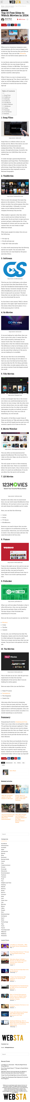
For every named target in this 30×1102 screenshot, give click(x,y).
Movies (19, 762)
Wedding (3, 933)
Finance (3, 877)
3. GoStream (6, 99)
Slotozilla (23, 53)
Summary (6, 113)
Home (2, 6)
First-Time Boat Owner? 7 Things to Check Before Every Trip (19, 952)
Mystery (5, 622)
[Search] (27, 2)
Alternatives (4, 845)
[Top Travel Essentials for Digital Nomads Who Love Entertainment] (8, 805)
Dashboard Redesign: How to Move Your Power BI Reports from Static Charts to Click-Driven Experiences (19, 1023)
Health (3, 886)
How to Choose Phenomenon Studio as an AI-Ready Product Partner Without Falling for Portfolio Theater (18, 997)
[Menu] (2, 2)
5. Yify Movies (7, 102)
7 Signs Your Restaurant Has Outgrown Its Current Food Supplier (18, 978)
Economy (3, 869)
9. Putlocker (6, 110)
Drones (3, 867)
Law (2, 898)
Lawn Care (4, 900)
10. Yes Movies (8, 111)
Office (2, 908)
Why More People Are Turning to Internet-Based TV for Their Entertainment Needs (21, 818)
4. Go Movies (6, 100)
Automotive (4, 851)
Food (2, 879)
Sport (2, 918)
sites (23, 762)
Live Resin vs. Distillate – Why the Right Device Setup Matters (18, 945)
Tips (2, 924)
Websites (3, 931)
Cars (2, 863)
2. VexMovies (6, 97)
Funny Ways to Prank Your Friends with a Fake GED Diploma (21, 798)
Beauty (3, 853)
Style (2, 920)
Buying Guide (5, 859)
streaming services (21, 722)
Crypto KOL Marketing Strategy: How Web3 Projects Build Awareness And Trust (19, 1013)
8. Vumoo (5, 108)
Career (3, 861)
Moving (3, 904)
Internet (3, 894)
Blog (2, 855)
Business (3, 857)
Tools (2, 926)
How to (3, 892)
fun (15, 762)
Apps (2, 849)
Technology (4, 922)
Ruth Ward (8, 19)
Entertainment (10, 6)
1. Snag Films (7, 95)
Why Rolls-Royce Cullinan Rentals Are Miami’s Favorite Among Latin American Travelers (18, 962)
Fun (2, 880)
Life (2, 902)
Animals (3, 847)
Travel (3, 928)
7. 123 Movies (7, 106)
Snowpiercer (6, 693)
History (3, 888)
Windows (4, 935)
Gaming (3, 884)
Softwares (4, 916)
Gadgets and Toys (6, 882)
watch (3, 765)
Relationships (5, 914)
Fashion (3, 875)
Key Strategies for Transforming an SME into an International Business (19, 987)
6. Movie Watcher (8, 104)
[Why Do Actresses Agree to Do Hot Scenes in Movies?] (8, 786)
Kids (2, 896)
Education (4, 871)
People (3, 910)
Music (3, 906)
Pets (2, 912)
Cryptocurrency (5, 865)
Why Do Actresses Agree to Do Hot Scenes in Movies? (7, 797)
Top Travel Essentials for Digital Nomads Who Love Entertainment (8, 817)
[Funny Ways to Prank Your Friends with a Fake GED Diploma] (22, 786)
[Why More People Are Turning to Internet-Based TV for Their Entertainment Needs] (22, 805)
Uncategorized (5, 929)
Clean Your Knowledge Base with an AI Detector (14, 1075)
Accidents (4, 843)
